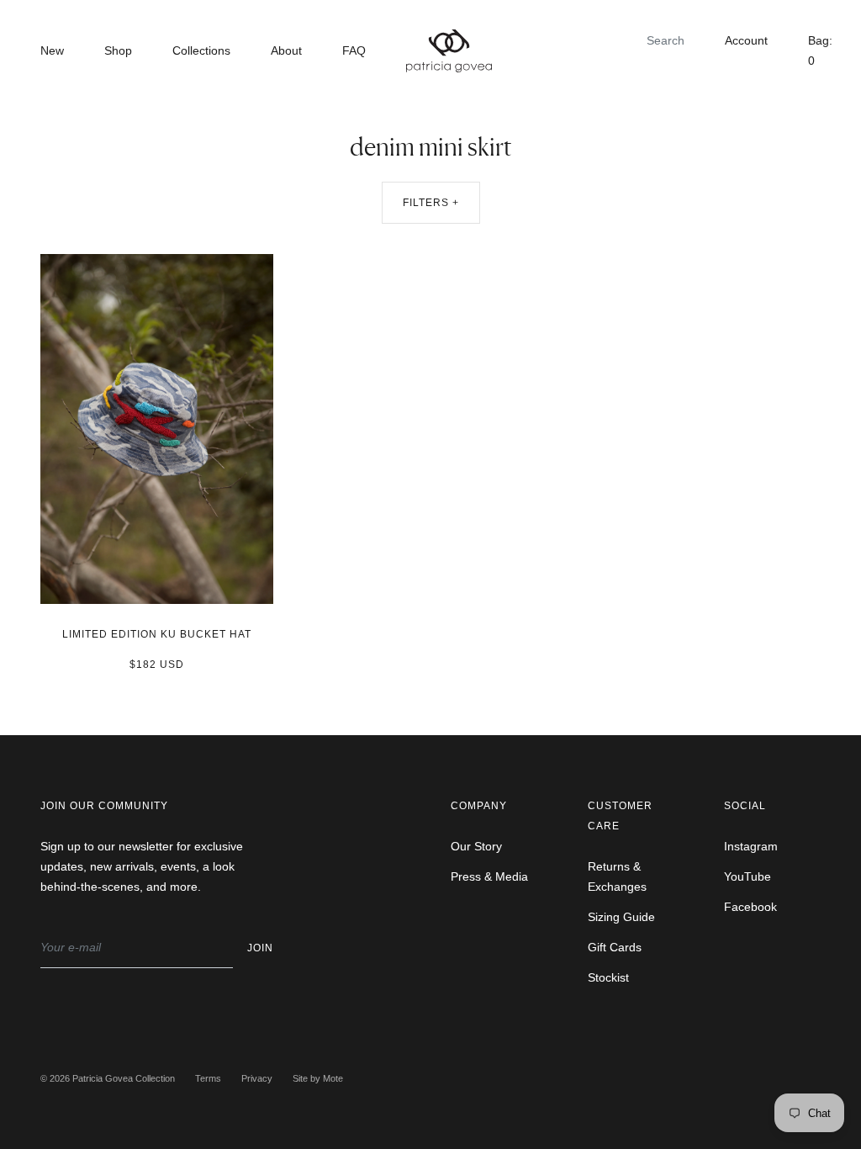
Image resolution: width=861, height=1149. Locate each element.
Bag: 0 (820, 50)
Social (745, 806)
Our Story (476, 846)
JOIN (260, 948)
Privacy (256, 1078)
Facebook (750, 906)
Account (746, 40)
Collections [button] (201, 50)
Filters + (431, 203)
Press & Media (489, 876)
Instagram (751, 846)
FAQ (354, 50)
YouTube (747, 876)
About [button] (286, 50)
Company (479, 806)
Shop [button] (118, 50)
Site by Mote (318, 1078)
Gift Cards (615, 947)
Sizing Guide (621, 917)
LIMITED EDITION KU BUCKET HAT (156, 634)
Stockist (608, 977)
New (52, 50)
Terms (208, 1078)
